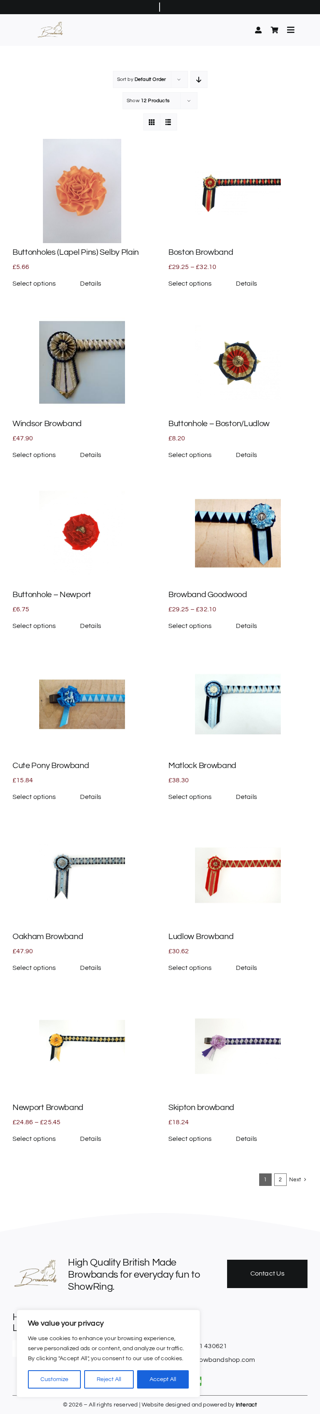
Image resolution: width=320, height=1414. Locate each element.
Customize (54, 1379)
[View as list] (168, 122)
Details (90, 283)
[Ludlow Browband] (238, 875)
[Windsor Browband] (82, 362)
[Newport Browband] (82, 1046)
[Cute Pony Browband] (82, 704)
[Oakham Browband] (82, 875)
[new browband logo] (51, 23)
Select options (34, 283)
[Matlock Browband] (238, 704)
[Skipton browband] (238, 1046)
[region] (108, 1353)
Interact (247, 1405)
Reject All (109, 1379)
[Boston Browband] (238, 191)
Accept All (163, 1379)
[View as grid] (152, 122)
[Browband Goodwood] (238, 533)
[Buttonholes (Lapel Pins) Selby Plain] (82, 191)
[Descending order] (199, 79)
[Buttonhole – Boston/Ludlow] (238, 362)
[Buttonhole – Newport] (82, 533)
